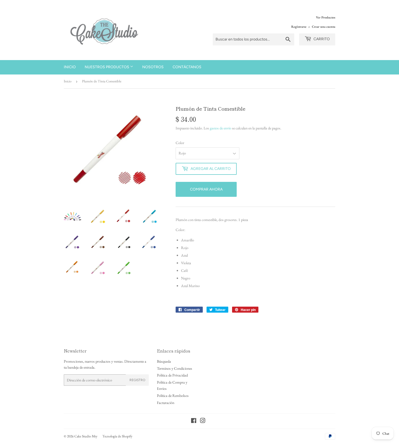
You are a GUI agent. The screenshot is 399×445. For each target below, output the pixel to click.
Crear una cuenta (323, 26)
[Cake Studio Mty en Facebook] (194, 421)
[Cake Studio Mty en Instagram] (202, 421)
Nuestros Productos (107, 67)
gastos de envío (220, 128)
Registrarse (298, 26)
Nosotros (153, 67)
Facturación (165, 402)
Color (180, 142)
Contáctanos (187, 67)
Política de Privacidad (172, 375)
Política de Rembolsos (173, 395)
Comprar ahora (206, 189)
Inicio (70, 67)
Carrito (321, 39)
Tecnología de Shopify (117, 436)
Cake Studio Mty (85, 436)
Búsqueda (164, 361)
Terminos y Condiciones (174, 368)
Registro (137, 380)
